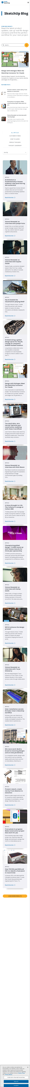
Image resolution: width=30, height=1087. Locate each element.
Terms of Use (21, 1073)
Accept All (16, 1085)
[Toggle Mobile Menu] (28, 2)
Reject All (16, 1081)
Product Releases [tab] (15, 142)
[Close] (27, 1067)
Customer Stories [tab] (15, 136)
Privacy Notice (8, 1074)
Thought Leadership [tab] (14, 145)
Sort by (6, 152)
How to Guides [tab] (15, 139)
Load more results (15, 896)
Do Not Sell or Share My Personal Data (16, 1077)
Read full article (9, 197)
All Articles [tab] (15, 132)
